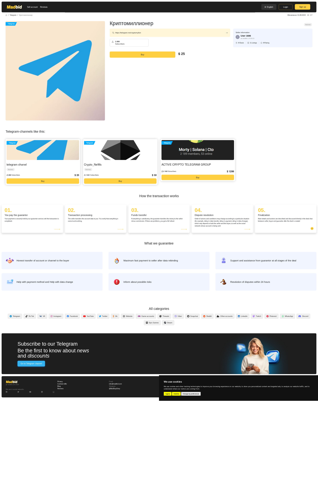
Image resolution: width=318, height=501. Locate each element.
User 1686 (246, 36)
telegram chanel (17, 164)
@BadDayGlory (114, 389)
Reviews (43, 7)
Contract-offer (62, 384)
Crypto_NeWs (92, 164)
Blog (59, 386)
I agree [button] (167, 394)
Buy (142, 54)
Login (285, 7)
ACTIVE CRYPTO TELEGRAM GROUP (186, 164)
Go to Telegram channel (31, 364)
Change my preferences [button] (191, 394)
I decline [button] (176, 394)
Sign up (302, 7)
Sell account (32, 7)
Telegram (13, 15)
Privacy (60, 381)
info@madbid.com (115, 384)
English (270, 7)
